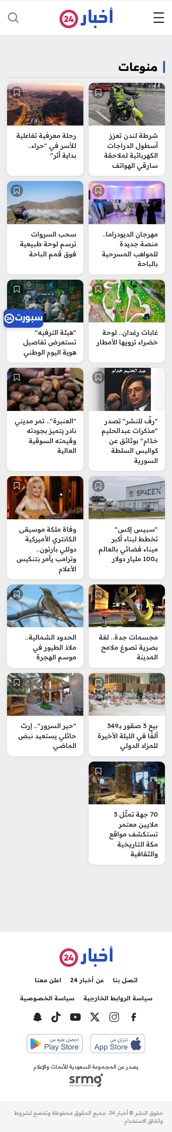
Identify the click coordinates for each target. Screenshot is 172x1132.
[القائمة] (158, 17)
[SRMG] (86, 1080)
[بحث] (13, 17)
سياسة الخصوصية (47, 998)
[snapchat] (37, 1017)
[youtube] (75, 1017)
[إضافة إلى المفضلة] (98, 92)
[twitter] (95, 1017)
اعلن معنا (48, 980)
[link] (23, 318)
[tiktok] (56, 1017)
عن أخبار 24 (87, 980)
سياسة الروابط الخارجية (118, 998)
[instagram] (114, 1017)
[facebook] (133, 1017)
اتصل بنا (125, 980)
